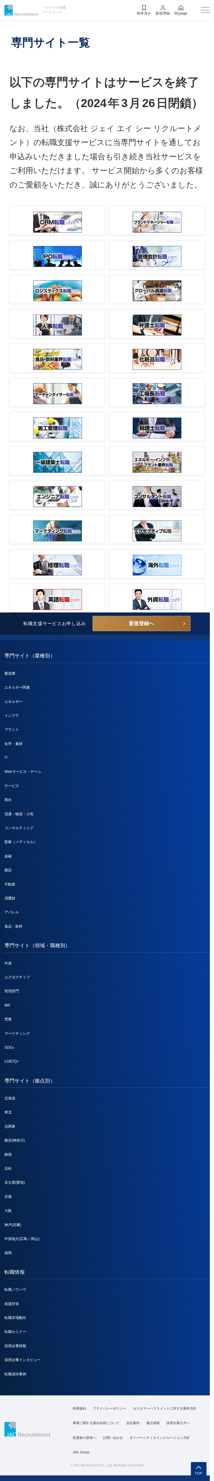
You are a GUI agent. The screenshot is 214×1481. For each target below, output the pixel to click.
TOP (199, 1473)
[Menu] (205, 10)
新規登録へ (141, 623)
